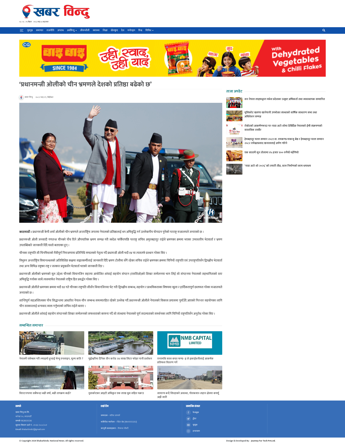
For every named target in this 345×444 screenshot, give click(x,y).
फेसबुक (195, 412)
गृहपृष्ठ (30, 30)
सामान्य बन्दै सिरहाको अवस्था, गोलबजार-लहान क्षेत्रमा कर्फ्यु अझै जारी (188, 395)
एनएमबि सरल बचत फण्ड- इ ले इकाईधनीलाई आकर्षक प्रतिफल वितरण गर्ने (185, 361)
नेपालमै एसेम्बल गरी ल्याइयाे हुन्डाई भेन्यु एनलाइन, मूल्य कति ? (51, 359)
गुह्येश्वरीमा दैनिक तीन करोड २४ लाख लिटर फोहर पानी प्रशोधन (120, 359)
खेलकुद (114, 30)
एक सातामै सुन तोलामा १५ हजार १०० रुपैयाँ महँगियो (271, 152)
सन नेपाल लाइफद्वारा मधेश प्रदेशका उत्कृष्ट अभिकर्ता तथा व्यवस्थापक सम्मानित (284, 99)
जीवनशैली (84, 30)
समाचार (39, 30)
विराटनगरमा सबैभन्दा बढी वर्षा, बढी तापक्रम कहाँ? (45, 393)
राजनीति (50, 30)
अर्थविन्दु (71, 30)
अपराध (60, 30)
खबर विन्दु (29, 97)
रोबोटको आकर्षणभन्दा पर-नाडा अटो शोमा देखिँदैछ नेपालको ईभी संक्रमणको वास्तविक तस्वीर (283, 128)
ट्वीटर (194, 418)
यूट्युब (194, 425)
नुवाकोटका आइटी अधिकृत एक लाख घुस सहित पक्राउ (116, 393)
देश (122, 30)
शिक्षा (105, 30)
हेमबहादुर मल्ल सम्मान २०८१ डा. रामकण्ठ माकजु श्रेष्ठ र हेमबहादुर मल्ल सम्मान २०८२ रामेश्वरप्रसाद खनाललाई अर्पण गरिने (284, 141)
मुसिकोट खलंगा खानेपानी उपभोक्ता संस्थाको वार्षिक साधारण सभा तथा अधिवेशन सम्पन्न (280, 114)
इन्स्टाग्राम (196, 431)
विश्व (140, 30)
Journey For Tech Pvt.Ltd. (263, 441)
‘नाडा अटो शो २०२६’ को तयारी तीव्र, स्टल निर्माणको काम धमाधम (277, 166)
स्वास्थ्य (96, 30)
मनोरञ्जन (131, 30)
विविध (148, 30)
